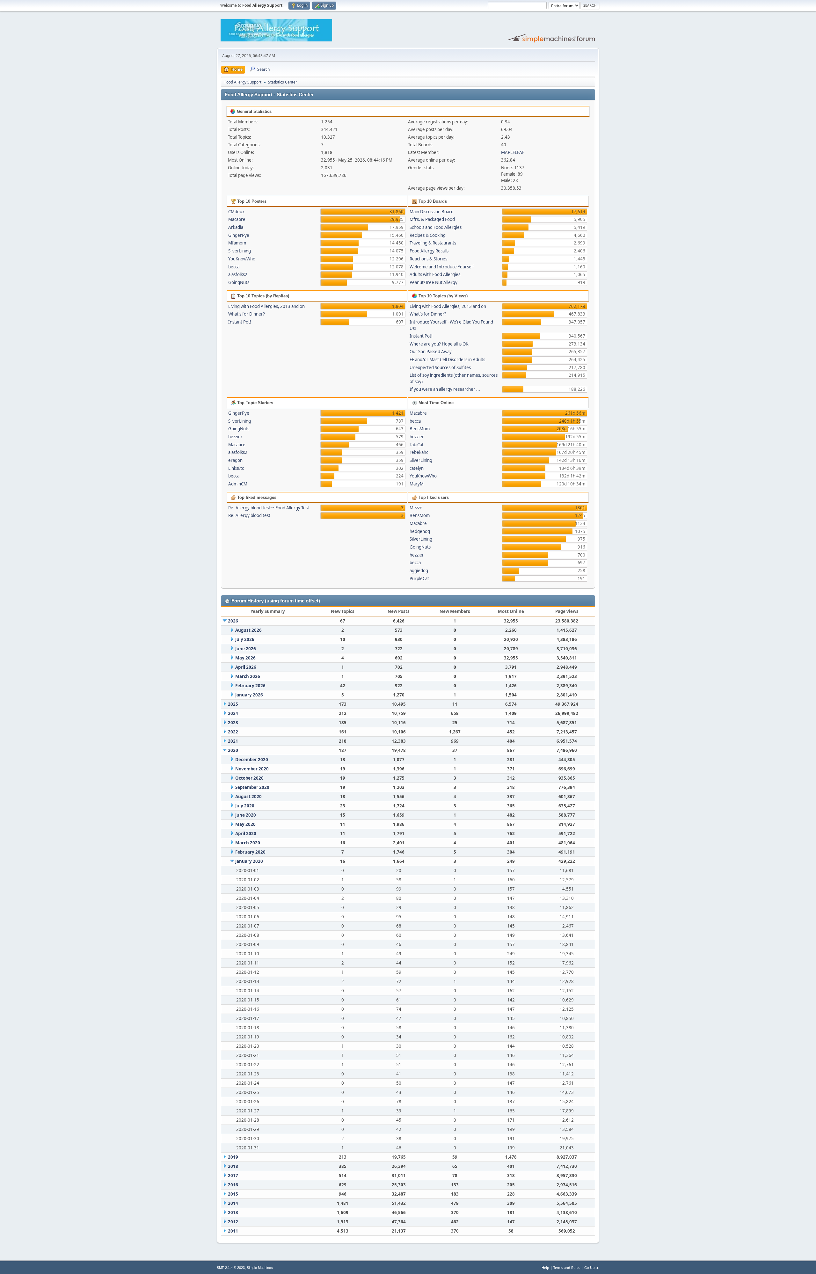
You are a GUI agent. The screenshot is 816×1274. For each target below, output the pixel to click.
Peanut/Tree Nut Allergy (433, 282)
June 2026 (245, 649)
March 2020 (247, 843)
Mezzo (416, 508)
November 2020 (252, 769)
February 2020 (250, 852)
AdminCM (237, 484)
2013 (233, 1212)
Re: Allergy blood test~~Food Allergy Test (268, 508)
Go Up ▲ (591, 1267)
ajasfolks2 (237, 274)
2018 (233, 1166)
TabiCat (417, 445)
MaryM (417, 484)
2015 (233, 1194)
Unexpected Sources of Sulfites (440, 367)
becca (233, 267)
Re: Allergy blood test (249, 515)
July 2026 (244, 639)
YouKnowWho (241, 259)
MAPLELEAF (512, 152)
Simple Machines (260, 1268)
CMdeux (236, 212)
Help (545, 1267)
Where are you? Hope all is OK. (440, 344)
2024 (233, 713)
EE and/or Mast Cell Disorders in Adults (447, 359)
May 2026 (245, 658)
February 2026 (250, 685)
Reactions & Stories (428, 259)
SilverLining (239, 251)
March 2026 (247, 676)
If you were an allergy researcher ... (445, 389)
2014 (233, 1203)
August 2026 (248, 630)
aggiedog (419, 570)
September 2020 (252, 787)
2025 (233, 704)
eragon (235, 460)
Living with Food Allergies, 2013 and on (266, 306)
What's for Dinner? (246, 314)
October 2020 (249, 778)
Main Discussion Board (432, 212)
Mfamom (237, 243)
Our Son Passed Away (431, 351)
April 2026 (245, 667)
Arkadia (235, 227)
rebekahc (419, 452)
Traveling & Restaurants (433, 243)
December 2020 (251, 759)
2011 (233, 1231)
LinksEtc (236, 468)
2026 (233, 621)
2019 (233, 1157)
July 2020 (244, 806)
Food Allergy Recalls (429, 251)
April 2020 (245, 833)
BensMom (420, 429)
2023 (233, 722)
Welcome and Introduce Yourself (442, 267)
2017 (233, 1175)
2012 (233, 1222)
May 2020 (245, 824)
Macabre (236, 219)
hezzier (235, 437)
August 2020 (248, 796)
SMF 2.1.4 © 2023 (231, 1268)
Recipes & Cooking (428, 235)
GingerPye (238, 235)
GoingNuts (238, 282)
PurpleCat (419, 578)
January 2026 (249, 695)
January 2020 (249, 861)
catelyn (417, 468)
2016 (233, 1185)
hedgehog (420, 531)
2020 (233, 750)
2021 (233, 741)
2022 (233, 732)
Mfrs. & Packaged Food (432, 219)
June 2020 (245, 815)
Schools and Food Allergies (436, 227)
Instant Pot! (239, 322)
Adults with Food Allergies (435, 274)
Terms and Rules (566, 1267)
